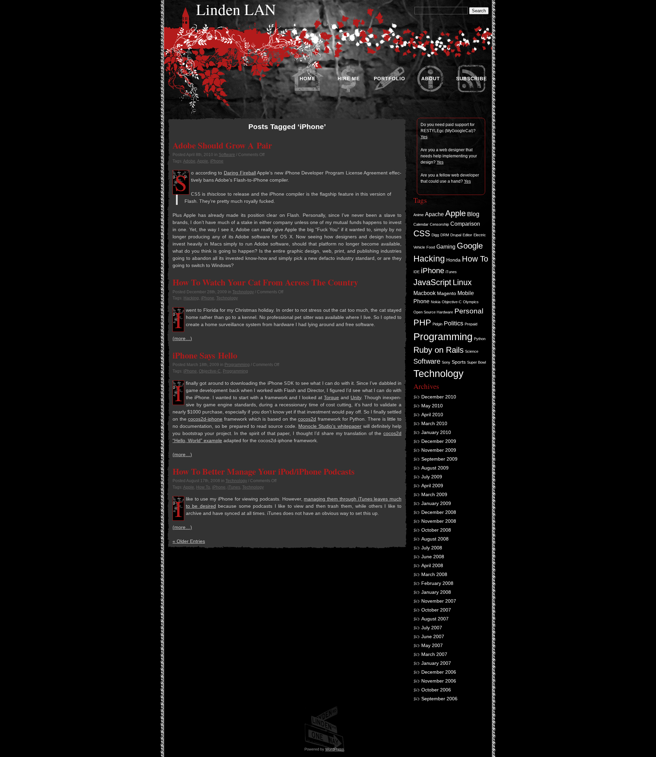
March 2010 (434, 423)
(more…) (182, 338)
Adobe (189, 161)
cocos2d (307, 419)
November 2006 (438, 681)
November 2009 (438, 450)
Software (227, 154)
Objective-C (210, 371)
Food (430, 247)
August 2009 (435, 468)
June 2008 (432, 556)
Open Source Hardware (433, 312)
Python (480, 339)
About (430, 78)
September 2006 (439, 698)
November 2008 (438, 521)
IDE (416, 272)
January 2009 (436, 503)
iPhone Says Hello (205, 355)
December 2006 (438, 672)
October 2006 (436, 689)
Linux (462, 282)
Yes (424, 137)
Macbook (424, 293)
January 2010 (436, 432)
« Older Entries (189, 541)
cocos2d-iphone (205, 419)
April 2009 (432, 485)
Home (307, 78)
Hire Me (349, 78)
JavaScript (432, 282)
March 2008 (434, 574)
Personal (468, 311)
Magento (446, 293)
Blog (473, 214)
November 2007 (438, 601)
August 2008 (435, 539)
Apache (434, 214)
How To (203, 487)
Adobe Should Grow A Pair (222, 145)
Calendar (420, 224)
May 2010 (432, 405)
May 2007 (432, 645)
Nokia (435, 302)
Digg (435, 235)
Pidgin (437, 324)
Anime (418, 215)
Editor (467, 235)
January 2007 (436, 663)
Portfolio (389, 78)
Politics (453, 323)
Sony (446, 362)
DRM (444, 235)
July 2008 (431, 547)
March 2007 (434, 654)
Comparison (465, 224)
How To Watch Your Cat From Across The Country (265, 282)
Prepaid (471, 324)
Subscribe (471, 78)
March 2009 (434, 494)
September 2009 (439, 459)
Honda (453, 260)
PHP (422, 322)
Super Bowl (476, 362)
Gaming (445, 246)
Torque (331, 397)
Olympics (471, 302)
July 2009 (431, 476)
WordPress (334, 749)
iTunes (234, 487)
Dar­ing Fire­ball (240, 173)
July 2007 (431, 627)
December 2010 (438, 396)
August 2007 (435, 618)
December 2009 (438, 441)
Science (471, 351)
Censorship (439, 224)
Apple (202, 161)
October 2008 (436, 530)
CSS (421, 233)
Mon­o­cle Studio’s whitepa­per (329, 426)
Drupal (455, 235)
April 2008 (432, 565)
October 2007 (436, 610)
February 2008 (437, 583)
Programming (237, 364)
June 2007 (432, 636)
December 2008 (438, 512)
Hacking (191, 298)
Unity (356, 397)
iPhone (216, 161)
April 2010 (432, 414)
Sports (459, 362)
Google (470, 245)
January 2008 (436, 592)
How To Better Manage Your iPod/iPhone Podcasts (264, 471)
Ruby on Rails (438, 350)
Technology (243, 292)
